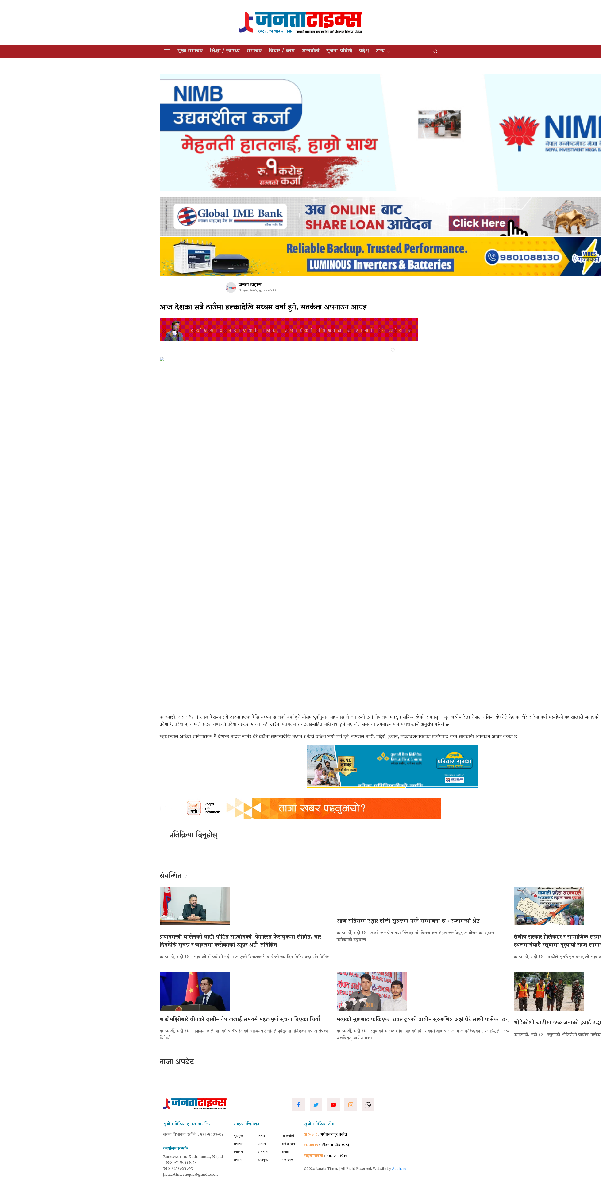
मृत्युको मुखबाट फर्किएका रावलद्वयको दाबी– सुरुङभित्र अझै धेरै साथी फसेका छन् (423, 1020)
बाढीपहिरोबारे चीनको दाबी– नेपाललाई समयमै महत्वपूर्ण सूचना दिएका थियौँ (240, 1020)
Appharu (399, 1169)
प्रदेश (364, 51)
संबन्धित (171, 877)
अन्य (380, 51)
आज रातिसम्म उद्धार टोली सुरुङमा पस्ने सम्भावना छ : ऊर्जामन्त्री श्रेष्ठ (408, 921)
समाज (238, 1159)
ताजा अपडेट (177, 1062)
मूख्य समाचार (190, 51)
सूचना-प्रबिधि (339, 51)
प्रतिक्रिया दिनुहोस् (193, 836)
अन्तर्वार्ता (310, 51)
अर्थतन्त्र (263, 1152)
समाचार (254, 51)
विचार (261, 1136)
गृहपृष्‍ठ (238, 1136)
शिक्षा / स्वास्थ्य (225, 51)
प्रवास (285, 1152)
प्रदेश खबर (289, 1144)
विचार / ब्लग (282, 51)
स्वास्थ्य (238, 1152)
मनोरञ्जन (287, 1159)
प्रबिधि (262, 1144)
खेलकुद (263, 1159)
